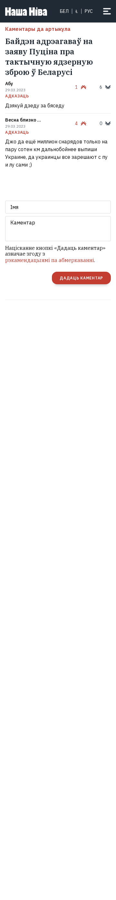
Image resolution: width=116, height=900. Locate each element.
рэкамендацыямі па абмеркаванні (49, 260)
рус (89, 11)
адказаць (17, 96)
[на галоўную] (26, 11)
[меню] (107, 11)
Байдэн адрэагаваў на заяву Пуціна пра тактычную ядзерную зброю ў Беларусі (49, 56)
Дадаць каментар (81, 278)
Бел (64, 11)
